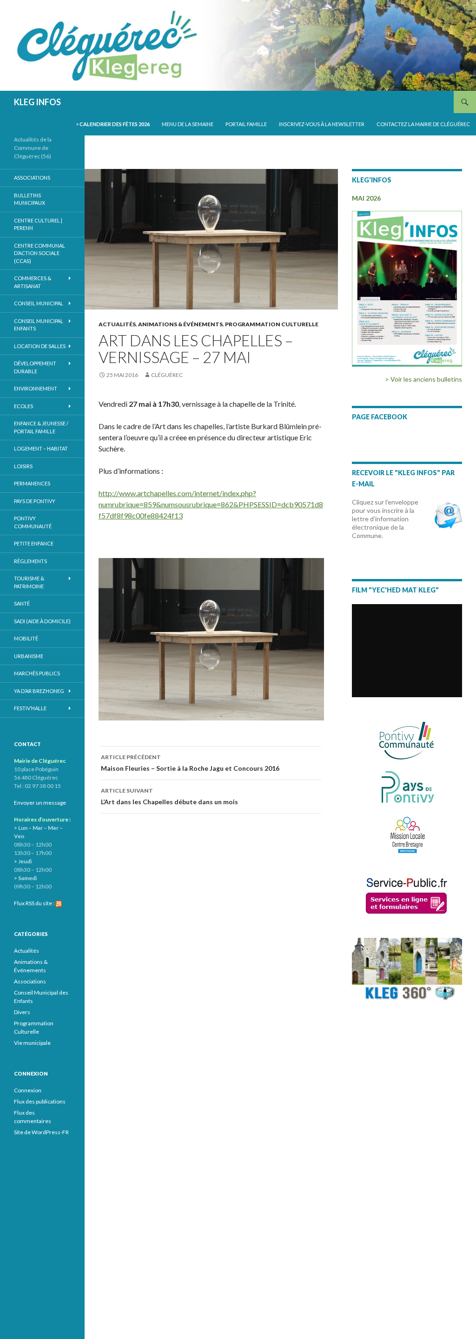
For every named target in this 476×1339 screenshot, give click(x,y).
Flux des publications (40, 1101)
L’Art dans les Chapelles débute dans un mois (169, 796)
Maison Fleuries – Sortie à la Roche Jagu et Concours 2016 (190, 763)
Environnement (35, 388)
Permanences (32, 483)
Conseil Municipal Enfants (38, 325)
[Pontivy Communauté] (407, 740)
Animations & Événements (180, 324)
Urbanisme (28, 656)
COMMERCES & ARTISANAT (32, 282)
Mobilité (26, 638)
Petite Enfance (33, 543)
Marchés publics (37, 673)
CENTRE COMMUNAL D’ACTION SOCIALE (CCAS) (39, 253)
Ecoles (23, 406)
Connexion (27, 1090)
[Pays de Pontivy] (407, 787)
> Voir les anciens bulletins (423, 379)
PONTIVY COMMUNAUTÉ (33, 522)
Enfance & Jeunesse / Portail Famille (41, 427)
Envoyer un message (40, 802)
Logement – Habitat (41, 448)
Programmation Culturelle (271, 324)
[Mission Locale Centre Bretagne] (407, 834)
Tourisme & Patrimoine (29, 582)
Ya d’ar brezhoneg (39, 691)
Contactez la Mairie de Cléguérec (423, 124)
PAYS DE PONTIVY (34, 501)
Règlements (30, 561)
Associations (32, 178)
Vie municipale (32, 1042)
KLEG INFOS (37, 102)
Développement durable (35, 367)
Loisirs (23, 466)
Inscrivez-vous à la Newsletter (321, 124)
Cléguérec (167, 374)
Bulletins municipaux (29, 199)
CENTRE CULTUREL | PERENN (38, 224)
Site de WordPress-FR (41, 1132)
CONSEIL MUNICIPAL (38, 303)
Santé (22, 603)
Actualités (117, 324)
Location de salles (40, 346)
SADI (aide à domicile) (42, 621)
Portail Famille (246, 124)
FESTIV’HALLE (30, 708)
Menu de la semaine (187, 124)
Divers (22, 1012)
